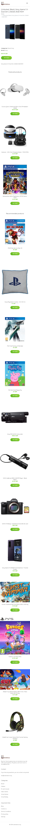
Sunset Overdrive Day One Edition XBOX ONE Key (15, 604)
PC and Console (5, 789)
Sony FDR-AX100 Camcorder (15, 434)
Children (3, 786)
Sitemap (3, 816)
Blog (2, 806)
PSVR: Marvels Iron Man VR (15, 248)
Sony (12, 48)
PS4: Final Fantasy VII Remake (15, 346)
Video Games (4, 791)
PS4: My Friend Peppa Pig (15, 390)
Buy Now (6, 57)
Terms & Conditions (6, 811)
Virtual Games (4, 794)
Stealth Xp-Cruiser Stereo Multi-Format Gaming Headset (15, 737)
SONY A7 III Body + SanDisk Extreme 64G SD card (15, 523)
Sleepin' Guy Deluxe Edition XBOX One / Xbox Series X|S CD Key (15, 692)
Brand (9, 48)
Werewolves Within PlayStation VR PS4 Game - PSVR (15, 197)
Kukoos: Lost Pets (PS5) (15, 656)
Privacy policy (4, 814)
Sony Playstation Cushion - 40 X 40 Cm (15, 302)
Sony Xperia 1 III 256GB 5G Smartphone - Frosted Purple (15, 568)
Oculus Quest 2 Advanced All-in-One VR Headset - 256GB (15, 107)
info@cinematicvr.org (6, 775)
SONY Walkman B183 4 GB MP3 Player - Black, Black (15, 478)
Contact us (4, 808)
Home (2, 14)
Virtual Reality (4, 797)
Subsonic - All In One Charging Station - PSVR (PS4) (15, 152)
